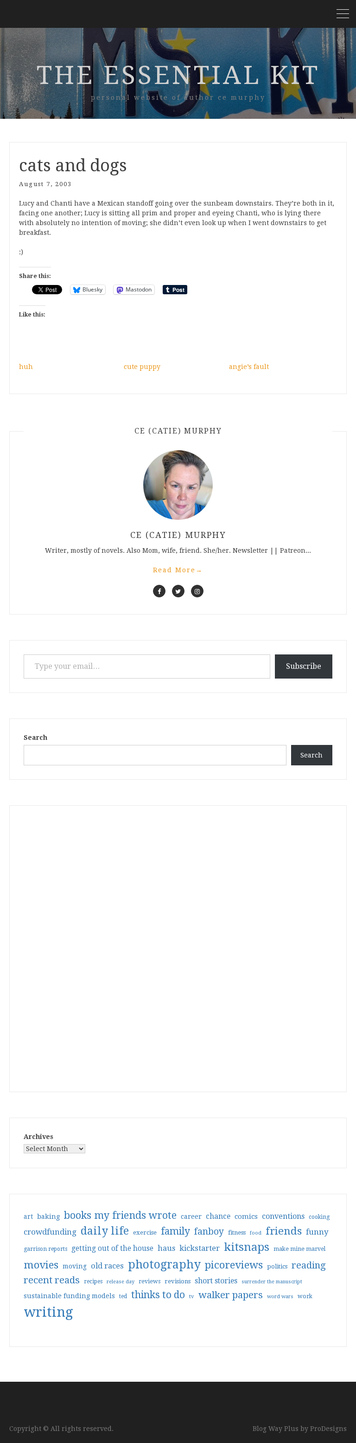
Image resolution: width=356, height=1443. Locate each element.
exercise (145, 1232)
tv (191, 1296)
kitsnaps (246, 1247)
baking (48, 1216)
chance (218, 1216)
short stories (216, 1280)
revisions (178, 1281)
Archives (38, 1136)
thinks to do (158, 1295)
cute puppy (142, 366)
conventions (283, 1216)
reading (309, 1265)
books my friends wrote (120, 1215)
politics (277, 1266)
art (28, 1216)
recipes (93, 1281)
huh (26, 366)
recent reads (52, 1280)
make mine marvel (299, 1249)
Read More (178, 570)
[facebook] (159, 591)
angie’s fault (249, 366)
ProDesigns (328, 1428)
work (305, 1296)
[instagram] (197, 591)
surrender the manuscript (272, 1282)
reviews (149, 1281)
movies (41, 1265)
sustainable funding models (69, 1296)
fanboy (209, 1231)
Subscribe (303, 666)
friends (284, 1231)
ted (123, 1296)
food (255, 1233)
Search (35, 737)
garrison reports (45, 1249)
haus (166, 1248)
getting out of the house (112, 1248)
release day (120, 1282)
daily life (105, 1230)
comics (246, 1216)
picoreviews (234, 1265)
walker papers (230, 1295)
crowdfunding (50, 1231)
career (191, 1216)
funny (317, 1231)
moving (75, 1266)
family (175, 1231)
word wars (280, 1297)
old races (107, 1266)
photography (164, 1264)
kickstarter (199, 1248)
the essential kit (178, 75)
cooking (319, 1217)
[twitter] (178, 591)
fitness (237, 1232)
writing (48, 1312)
